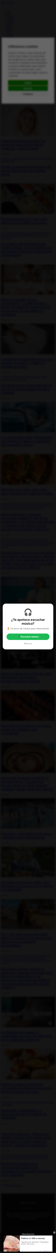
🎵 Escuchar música (28, 637)
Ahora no (28, 643)
